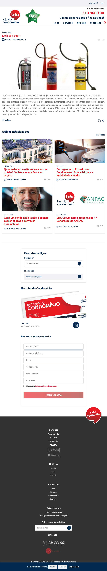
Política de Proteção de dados (46, 386)
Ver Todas (100, 135)
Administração (53, 434)
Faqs (53, 472)
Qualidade (53, 499)
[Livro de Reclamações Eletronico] (53, 551)
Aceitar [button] (52, 566)
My (92, 3)
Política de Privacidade (53, 512)
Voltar (7, 120)
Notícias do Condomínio (15, 40)
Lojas (53, 488)
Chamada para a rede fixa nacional (82, 17)
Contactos (53, 492)
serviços (68, 22)
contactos (95, 22)
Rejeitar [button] (63, 566)
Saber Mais (74, 566)
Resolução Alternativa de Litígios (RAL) (53, 516)
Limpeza (53, 437)
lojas (56, 22)
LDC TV (53, 468)
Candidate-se (53, 495)
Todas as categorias (34, 277)
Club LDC (53, 475)
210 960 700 (93, 13)
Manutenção (53, 441)
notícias (81, 22)
